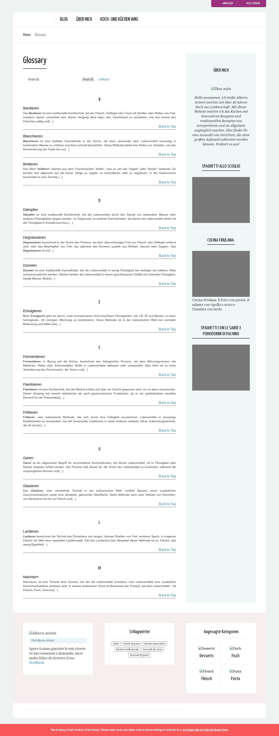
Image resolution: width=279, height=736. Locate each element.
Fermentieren (32, 361)
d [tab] (99, 200)
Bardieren (35, 113)
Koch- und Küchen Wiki (119, 19)
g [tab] (99, 449)
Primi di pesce (132, 643)
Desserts (207, 656)
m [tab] (99, 568)
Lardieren (29, 536)
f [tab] (99, 347)
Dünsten (28, 270)
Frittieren (29, 417)
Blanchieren (30, 141)
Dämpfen (29, 214)
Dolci (116, 643)
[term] (31, 108)
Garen (27, 462)
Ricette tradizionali (127, 649)
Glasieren (37, 490)
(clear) (104, 79)
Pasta (235, 678)
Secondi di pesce (139, 655)
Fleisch (206, 678)
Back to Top (167, 126)
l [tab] (99, 522)
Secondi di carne (152, 649)
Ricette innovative (154, 643)
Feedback (36, 663)
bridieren (43, 168)
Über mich (84, 19)
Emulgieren (38, 315)
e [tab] (99, 302)
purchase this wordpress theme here (205, 729)
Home (27, 35)
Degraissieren (32, 242)
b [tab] (99, 99)
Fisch (235, 656)
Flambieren (30, 389)
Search (88, 79)
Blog (64, 19)
